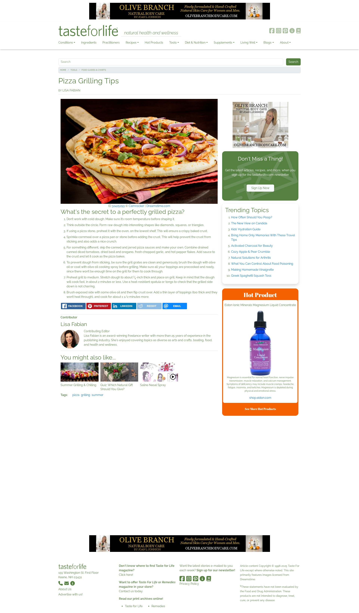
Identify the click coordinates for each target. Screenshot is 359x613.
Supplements (223, 42)
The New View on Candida (249, 223)
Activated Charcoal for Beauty (252, 246)
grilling (85, 395)
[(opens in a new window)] (260, 343)
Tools (173, 42)
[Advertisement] (260, 475)
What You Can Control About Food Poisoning (262, 263)
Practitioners (111, 42)
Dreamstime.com (158, 206)
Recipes (131, 42)
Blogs (267, 42)
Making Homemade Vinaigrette (252, 269)
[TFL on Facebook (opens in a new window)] (271, 31)
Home (63, 70)
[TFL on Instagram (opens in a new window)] (278, 31)
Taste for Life (133, 606)
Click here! (126, 575)
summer (97, 395)
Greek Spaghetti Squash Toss (251, 275)
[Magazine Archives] (298, 30)
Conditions (65, 42)
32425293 (118, 206)
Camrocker (136, 206)
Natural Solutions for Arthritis (251, 257)
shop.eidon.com (260, 398)
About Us (64, 589)
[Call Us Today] (61, 583)
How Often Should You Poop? (251, 217)
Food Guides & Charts (94, 70)
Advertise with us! (70, 594)
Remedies (158, 606)
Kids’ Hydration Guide (245, 229)
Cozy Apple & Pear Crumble (250, 252)
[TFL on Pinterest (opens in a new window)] (285, 31)
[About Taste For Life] (292, 30)
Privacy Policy (189, 584)
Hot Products (154, 42)
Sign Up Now (260, 188)
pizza (75, 395)
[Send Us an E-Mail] (67, 583)
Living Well (247, 42)
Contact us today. (131, 591)
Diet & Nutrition (195, 42)
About (284, 42)
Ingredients (88, 42)
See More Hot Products (260, 409)
